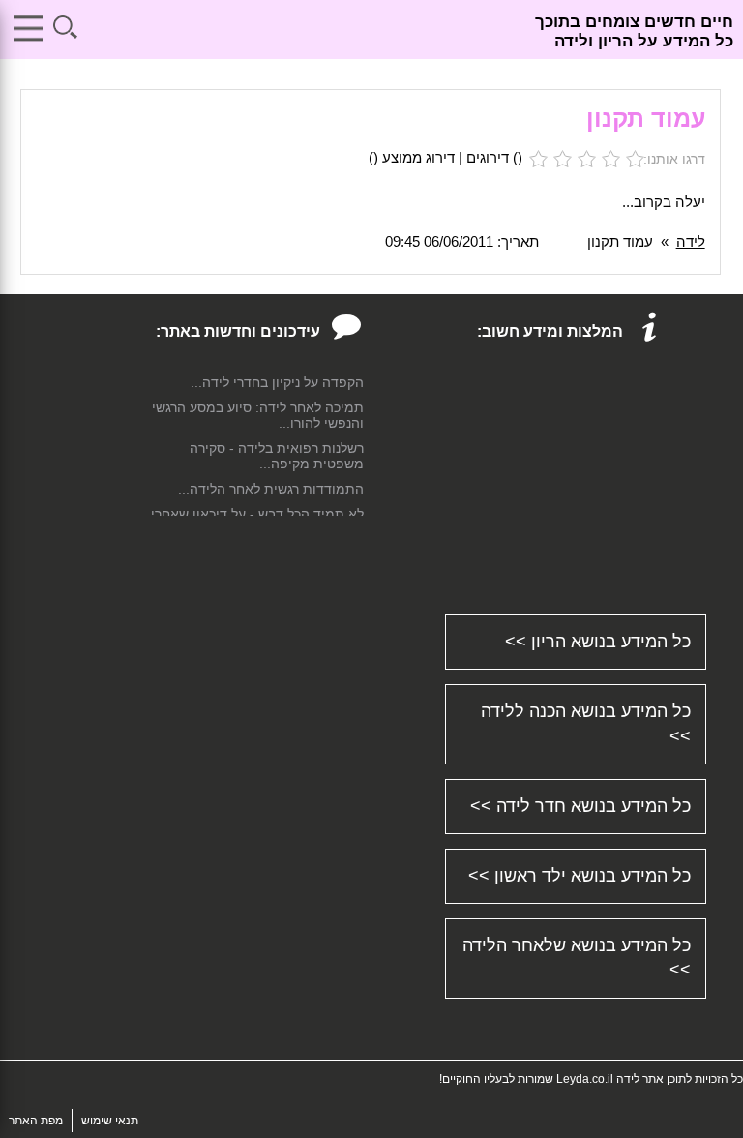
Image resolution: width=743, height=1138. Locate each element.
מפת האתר (36, 1120)
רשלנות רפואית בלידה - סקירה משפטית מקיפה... (277, 455)
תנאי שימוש (109, 1120)
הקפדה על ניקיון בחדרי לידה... (277, 382)
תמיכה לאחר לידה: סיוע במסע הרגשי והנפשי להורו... (258, 415)
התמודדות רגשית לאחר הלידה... (271, 488)
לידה (690, 241)
